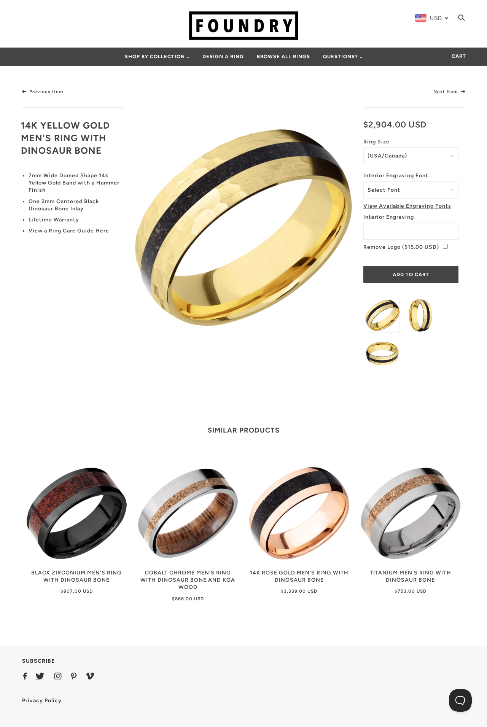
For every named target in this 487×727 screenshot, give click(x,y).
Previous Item (45, 91)
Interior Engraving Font (395, 175)
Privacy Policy (42, 700)
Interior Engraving (388, 217)
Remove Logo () (401, 247)
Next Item (446, 91)
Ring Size (376, 141)
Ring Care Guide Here (79, 230)
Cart (459, 56)
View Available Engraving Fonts (407, 206)
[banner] (243, 25)
